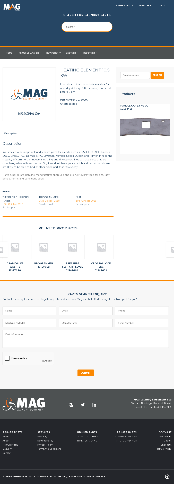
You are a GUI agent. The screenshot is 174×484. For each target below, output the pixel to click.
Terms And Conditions (49, 449)
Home (6, 436)
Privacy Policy (45, 445)
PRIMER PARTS (125, 5)
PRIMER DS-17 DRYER (87, 440)
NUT (78, 197)
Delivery (7, 449)
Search (157, 75)
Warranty (42, 436)
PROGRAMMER (49, 197)
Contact (163, 5)
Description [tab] (10, 133)
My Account (165, 436)
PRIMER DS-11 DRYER (87, 436)
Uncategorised (68, 103)
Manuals (145, 5)
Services (43, 432)
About (6, 440)
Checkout (166, 445)
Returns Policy (45, 440)
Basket (167, 440)
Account (165, 432)
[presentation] (28, 358)
